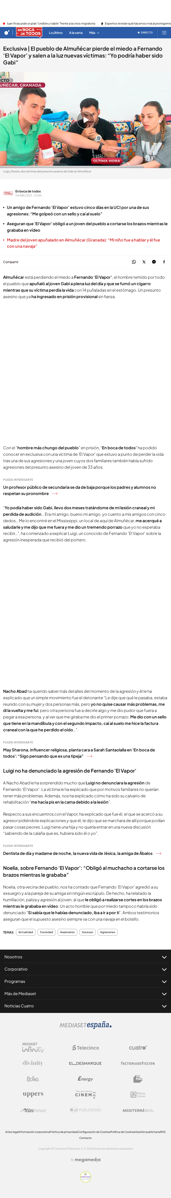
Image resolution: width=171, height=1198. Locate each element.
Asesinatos (67, 932)
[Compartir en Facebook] (164, 262)
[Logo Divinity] (33, 1063)
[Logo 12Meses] (137, 1095)
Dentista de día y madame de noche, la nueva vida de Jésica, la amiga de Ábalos (78, 853)
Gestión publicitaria (147, 1132)
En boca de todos (28, 191)
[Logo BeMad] (138, 1079)
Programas (14, 981)
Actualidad (25, 932)
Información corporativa (34, 1132)
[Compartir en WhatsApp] (134, 262)
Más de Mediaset (20, 993)
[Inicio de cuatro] (6, 32)
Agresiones (107, 932)
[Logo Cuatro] (138, 1047)
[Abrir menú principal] (164, 32)
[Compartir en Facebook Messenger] (154, 262)
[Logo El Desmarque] (85, 1063)
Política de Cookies (123, 1132)
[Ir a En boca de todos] (29, 32)
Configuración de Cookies (94, 1132)
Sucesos (87, 932)
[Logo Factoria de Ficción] (138, 1063)
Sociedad (46, 932)
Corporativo (16, 968)
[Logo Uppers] (33, 1094)
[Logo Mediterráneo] (138, 1110)
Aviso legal (12, 1132)
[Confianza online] (85, 1181)
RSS (163, 1132)
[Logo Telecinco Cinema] (85, 1095)
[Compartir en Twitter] (144, 262)
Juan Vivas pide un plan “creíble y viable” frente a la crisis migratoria (51, 23)
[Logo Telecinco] (85, 1047)
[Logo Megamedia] (87, 1160)
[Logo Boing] (33, 1079)
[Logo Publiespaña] (85, 1110)
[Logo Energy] (85, 1079)
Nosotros (13, 956)
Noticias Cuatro (19, 1005)
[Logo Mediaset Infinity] (33, 1047)
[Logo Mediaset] (85, 1027)
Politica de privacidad (63, 1132)
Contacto (85, 1138)
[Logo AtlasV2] (33, 1110)
